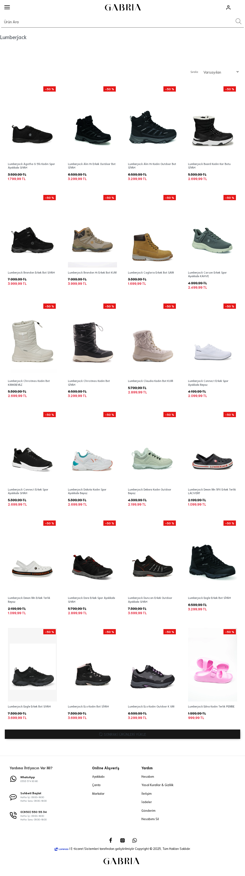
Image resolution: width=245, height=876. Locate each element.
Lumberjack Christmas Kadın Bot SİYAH (89, 382)
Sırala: (194, 71)
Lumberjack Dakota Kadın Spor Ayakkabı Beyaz (87, 491)
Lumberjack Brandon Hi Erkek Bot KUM (92, 272)
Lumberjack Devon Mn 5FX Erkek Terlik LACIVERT (212, 491)
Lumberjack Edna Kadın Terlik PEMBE (211, 706)
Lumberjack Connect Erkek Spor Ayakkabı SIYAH (28, 491)
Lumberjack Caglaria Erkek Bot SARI (151, 272)
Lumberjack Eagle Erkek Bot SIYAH (29, 706)
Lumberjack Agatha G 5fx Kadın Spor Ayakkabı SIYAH (31, 165)
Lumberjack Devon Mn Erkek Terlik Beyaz (29, 599)
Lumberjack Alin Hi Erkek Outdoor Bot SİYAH (92, 165)
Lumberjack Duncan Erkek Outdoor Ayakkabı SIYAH (150, 599)
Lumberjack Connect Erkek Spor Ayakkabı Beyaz (208, 382)
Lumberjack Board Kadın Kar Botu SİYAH (209, 165)
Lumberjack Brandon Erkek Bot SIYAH (31, 272)
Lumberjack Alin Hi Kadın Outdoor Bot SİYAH (152, 165)
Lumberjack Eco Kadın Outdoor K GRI (151, 706)
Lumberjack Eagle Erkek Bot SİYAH (209, 597)
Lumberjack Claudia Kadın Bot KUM (150, 380)
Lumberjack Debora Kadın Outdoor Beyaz (149, 491)
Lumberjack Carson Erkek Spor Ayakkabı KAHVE (207, 274)
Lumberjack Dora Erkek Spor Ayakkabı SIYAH (91, 599)
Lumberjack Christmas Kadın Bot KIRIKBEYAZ (29, 382)
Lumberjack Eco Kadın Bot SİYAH (88, 706)
